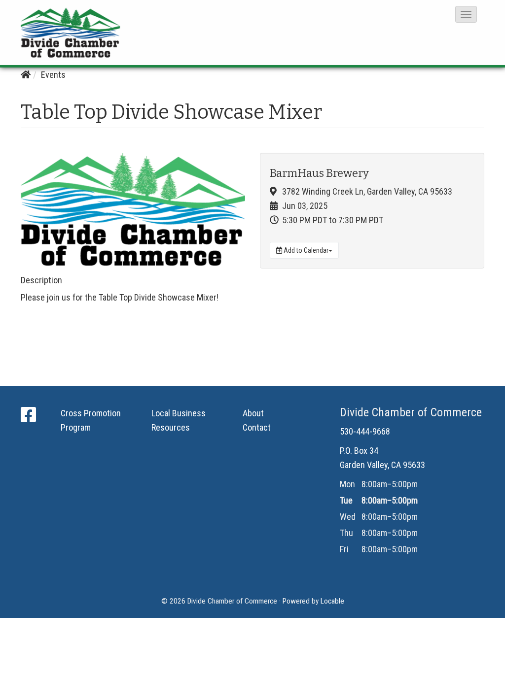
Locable (332, 601)
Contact (257, 427)
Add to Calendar (305, 250)
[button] (466, 14)
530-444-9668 (365, 431)
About (253, 413)
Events (53, 74)
